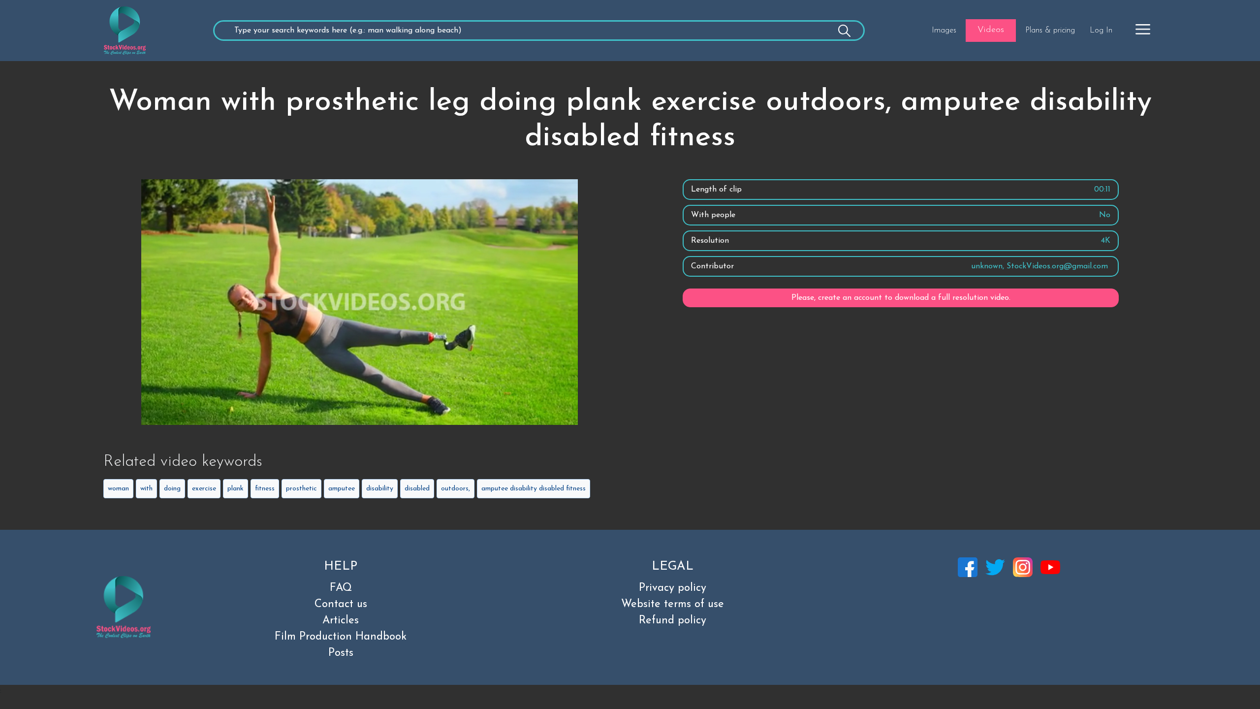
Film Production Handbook (341, 637)
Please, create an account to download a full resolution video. (900, 298)
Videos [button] (990, 30)
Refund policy (672, 620)
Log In (1101, 30)
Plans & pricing (1050, 30)
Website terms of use (672, 604)
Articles (340, 620)
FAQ (341, 588)
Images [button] (944, 30)
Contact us (341, 604)
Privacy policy (672, 588)
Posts (340, 653)
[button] (1143, 29)
